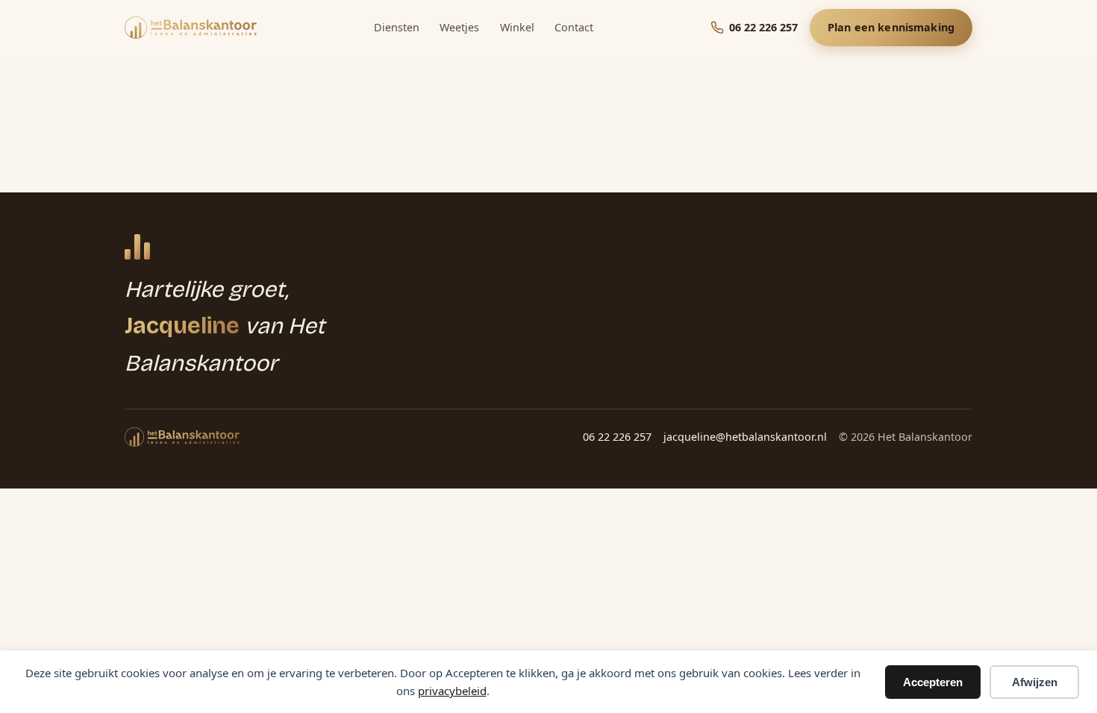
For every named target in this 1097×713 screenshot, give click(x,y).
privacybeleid (452, 690)
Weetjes (459, 27)
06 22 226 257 (617, 437)
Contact (573, 27)
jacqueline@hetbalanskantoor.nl (745, 437)
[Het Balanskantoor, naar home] (191, 27)
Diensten (396, 27)
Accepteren (933, 682)
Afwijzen (1034, 682)
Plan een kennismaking (891, 27)
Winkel (517, 27)
